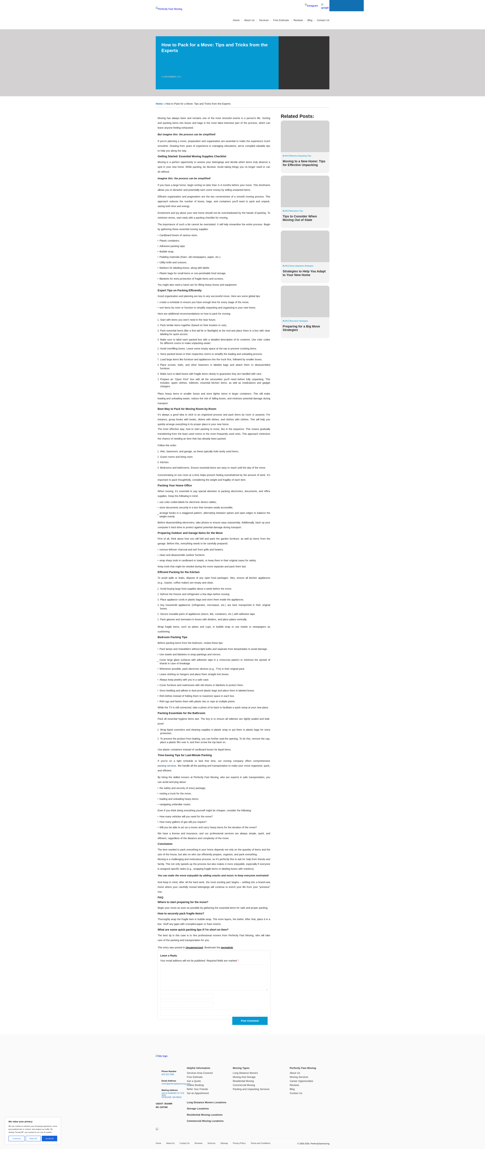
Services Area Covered (200, 1073)
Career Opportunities (301, 1081)
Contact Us (323, 20)
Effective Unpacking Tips (300, 156)
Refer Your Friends (197, 1089)
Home (236, 20)
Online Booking (195, 1085)
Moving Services (299, 1077)
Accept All (49, 1139)
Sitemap (224, 1143)
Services (264, 20)
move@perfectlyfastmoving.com (286, 5)
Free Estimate (281, 20)
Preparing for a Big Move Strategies (301, 328)
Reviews (298, 20)
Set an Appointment (198, 1093)
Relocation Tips (296, 211)
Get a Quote (194, 1081)
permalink (227, 947)
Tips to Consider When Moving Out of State (300, 218)
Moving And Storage (244, 1077)
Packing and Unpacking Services (251, 1089)
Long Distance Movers (245, 1073)
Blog (309, 20)
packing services (167, 765)
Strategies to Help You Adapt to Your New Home (304, 273)
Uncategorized (194, 947)
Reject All (33, 1139)
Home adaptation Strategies (301, 266)
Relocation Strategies (298, 321)
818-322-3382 (168, 1074)
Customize (16, 1139)
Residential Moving (243, 1081)
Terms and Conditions (260, 1143)
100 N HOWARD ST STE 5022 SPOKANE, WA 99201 (173, 1095)
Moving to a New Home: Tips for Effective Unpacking (304, 163)
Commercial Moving (244, 1085)
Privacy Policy (239, 1143)
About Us (249, 20)
